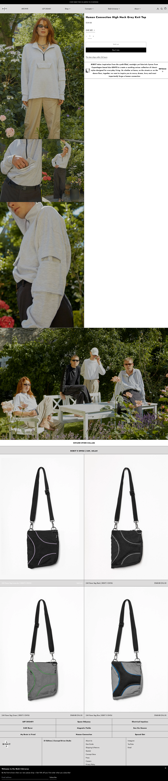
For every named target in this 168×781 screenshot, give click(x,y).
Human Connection (84, 734)
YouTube (131, 744)
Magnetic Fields (84, 728)
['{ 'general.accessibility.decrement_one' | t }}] (86, 36)
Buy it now (115, 50)
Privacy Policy (90, 764)
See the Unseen (140, 728)
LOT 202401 (28, 722)
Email (129, 747)
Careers (88, 761)
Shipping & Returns (92, 747)
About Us (89, 741)
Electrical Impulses (140, 722)
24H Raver (28, 728)
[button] (165, 9)
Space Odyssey (84, 722)
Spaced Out (140, 734)
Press (87, 758)
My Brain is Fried (28, 734)
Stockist (88, 751)
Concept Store (91, 754)
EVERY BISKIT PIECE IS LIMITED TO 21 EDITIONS (84, 2)
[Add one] (93, 36)
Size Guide (90, 744)
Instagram (131, 741)
